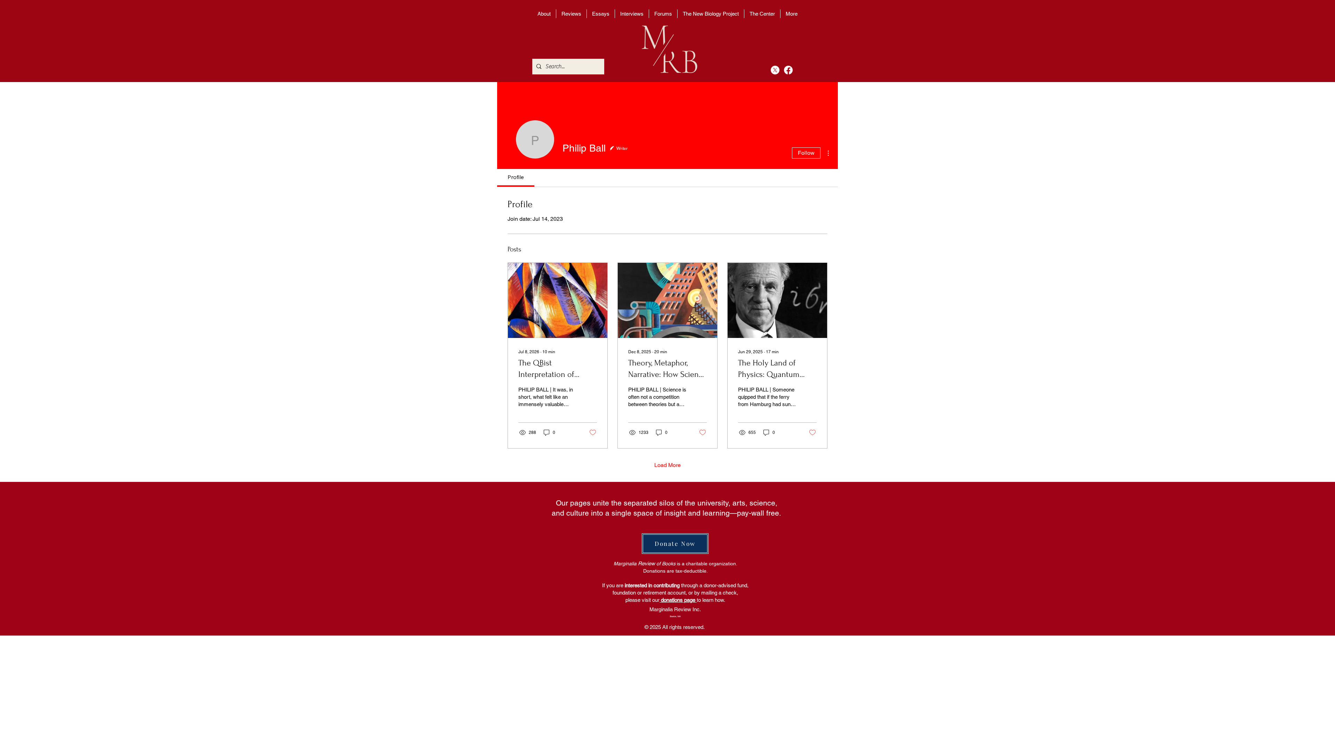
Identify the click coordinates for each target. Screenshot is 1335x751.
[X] (775, 70)
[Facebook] (788, 70)
